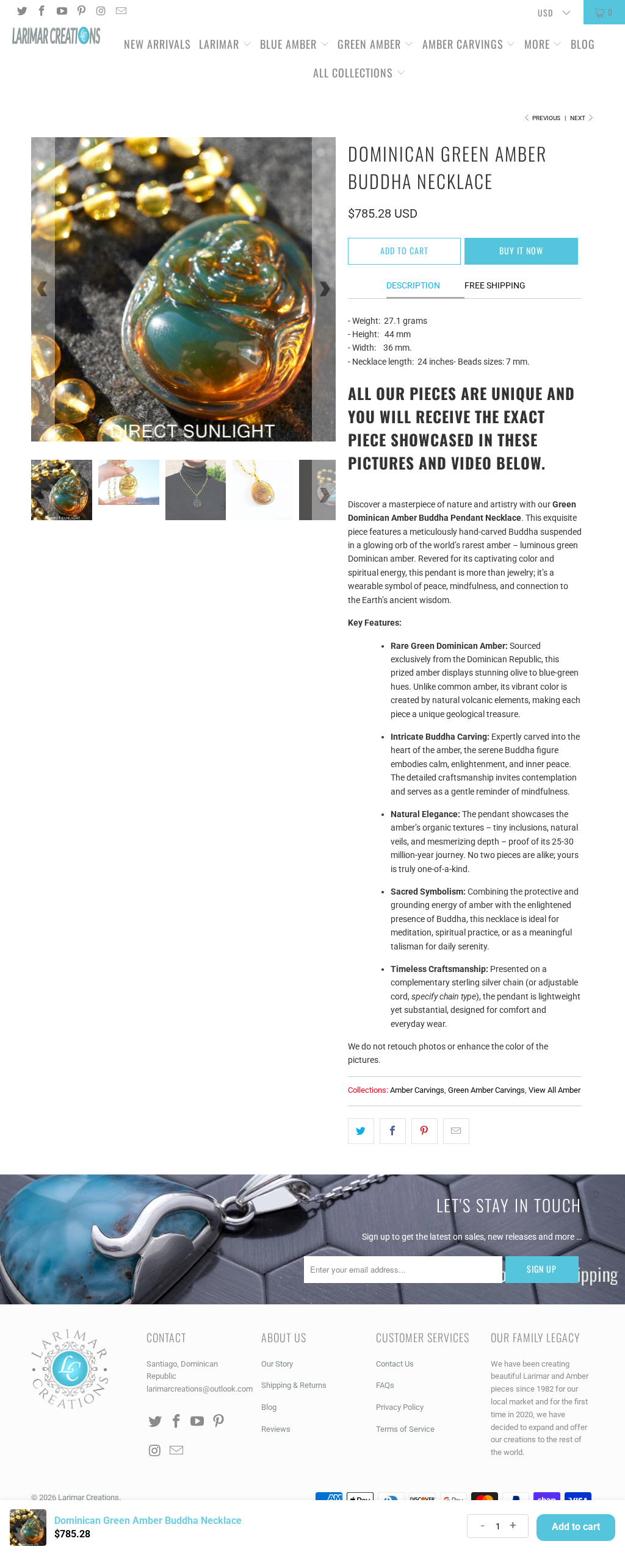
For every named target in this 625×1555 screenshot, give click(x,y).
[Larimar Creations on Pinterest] (81, 12)
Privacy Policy (400, 1407)
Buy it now (521, 250)
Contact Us (395, 1363)
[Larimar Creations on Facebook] (41, 12)
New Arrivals (157, 44)
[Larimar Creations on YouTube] (61, 12)
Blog (583, 44)
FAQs (385, 1385)
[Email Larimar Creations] (121, 12)
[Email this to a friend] (456, 1131)
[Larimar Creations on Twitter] (21, 12)
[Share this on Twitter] (361, 1131)
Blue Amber (288, 44)
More (537, 44)
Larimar (219, 44)
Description (413, 285)
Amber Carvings (463, 44)
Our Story (277, 1363)
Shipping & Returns (294, 1385)
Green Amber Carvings (486, 1090)
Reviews (276, 1429)
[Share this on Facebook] (393, 1131)
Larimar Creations (88, 1497)
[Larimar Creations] (56, 36)
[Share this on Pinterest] (424, 1131)
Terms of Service (405, 1429)
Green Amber (369, 44)
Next (578, 118)
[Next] (324, 289)
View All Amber (554, 1090)
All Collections (354, 72)
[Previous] (43, 289)
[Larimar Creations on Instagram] (101, 12)
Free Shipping (495, 285)
